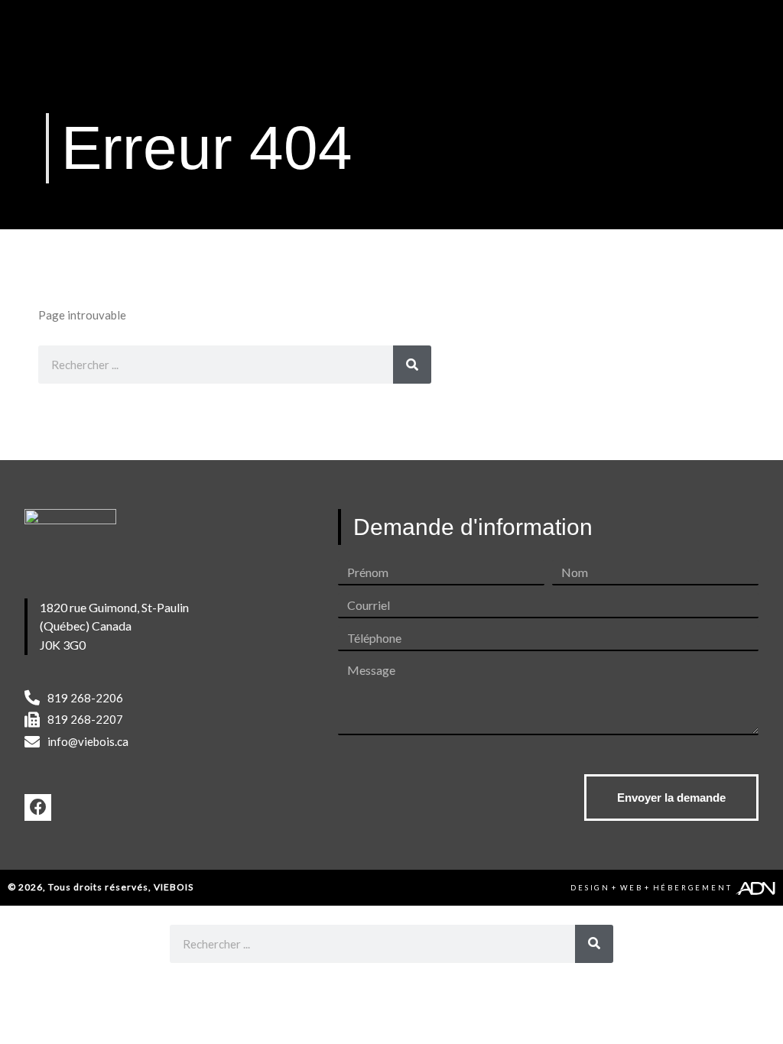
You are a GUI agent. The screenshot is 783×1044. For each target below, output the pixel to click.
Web (631, 888)
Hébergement (693, 888)
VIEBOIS (173, 887)
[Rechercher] (412, 364)
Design (590, 888)
